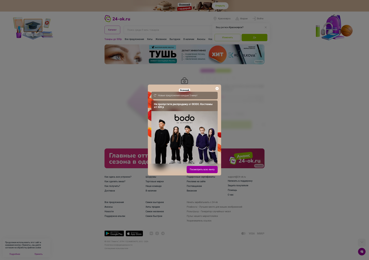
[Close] (217, 89)
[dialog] (184, 130)
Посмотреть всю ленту (202, 169)
